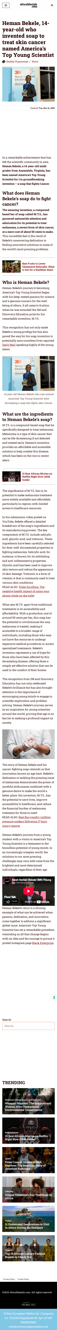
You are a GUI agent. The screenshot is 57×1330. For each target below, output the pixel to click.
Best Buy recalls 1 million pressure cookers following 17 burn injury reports (26, 821)
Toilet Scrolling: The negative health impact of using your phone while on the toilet (25, 591)
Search (6, 1019)
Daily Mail (9, 345)
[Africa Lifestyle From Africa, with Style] (28, 5)
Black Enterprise (43, 943)
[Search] (52, 5)
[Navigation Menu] (5, 5)
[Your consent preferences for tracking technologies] (54, 997)
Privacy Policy (9, 1279)
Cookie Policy (23, 1279)
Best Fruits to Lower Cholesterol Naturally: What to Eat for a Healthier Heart (38, 266)
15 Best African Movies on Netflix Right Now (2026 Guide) (37, 476)
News (35, 61)
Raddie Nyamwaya (17, 61)
